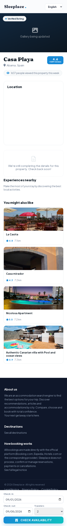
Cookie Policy (49, 489)
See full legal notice (15, 469)
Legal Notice (11, 489)
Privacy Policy (30, 489)
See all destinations (15, 432)
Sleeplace (15, 6)
